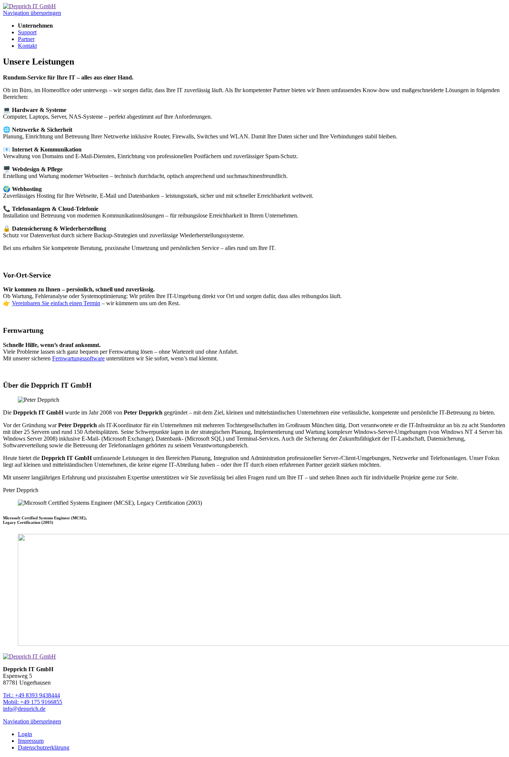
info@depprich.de (24, 709)
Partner (26, 39)
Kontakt (27, 46)
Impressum (31, 741)
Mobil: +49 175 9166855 (32, 702)
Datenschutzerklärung (43, 747)
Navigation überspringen (32, 13)
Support (27, 32)
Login (25, 734)
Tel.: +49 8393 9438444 (31, 695)
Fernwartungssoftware (78, 358)
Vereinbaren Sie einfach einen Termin (56, 303)
